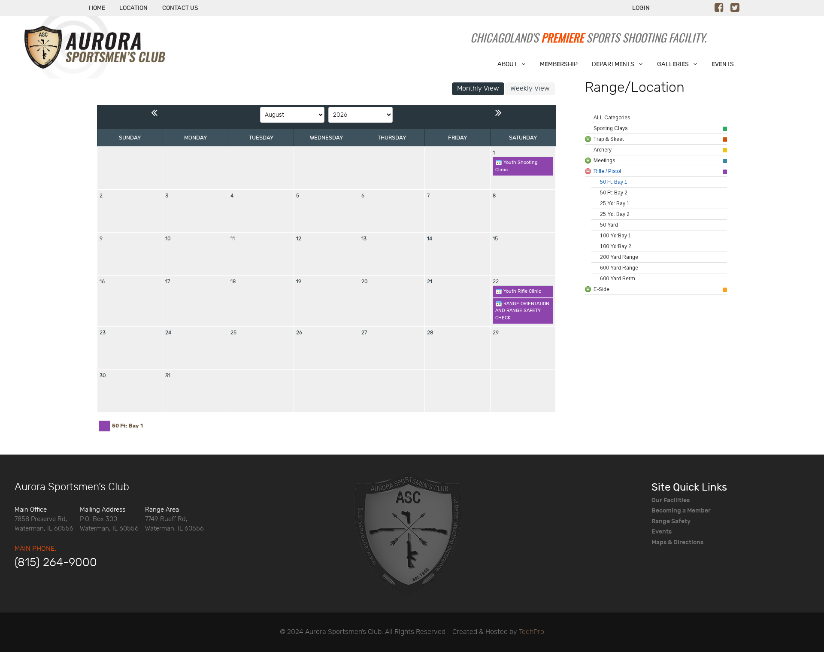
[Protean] (407, 533)
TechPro (531, 632)
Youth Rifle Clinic (521, 291)
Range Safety (671, 521)
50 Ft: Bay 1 (127, 426)
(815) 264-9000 (56, 563)
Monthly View (478, 89)
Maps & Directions (677, 542)
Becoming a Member (681, 510)
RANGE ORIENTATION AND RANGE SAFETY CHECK (522, 311)
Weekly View (530, 89)
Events (661, 531)
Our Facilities (670, 500)
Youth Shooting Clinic (516, 166)
